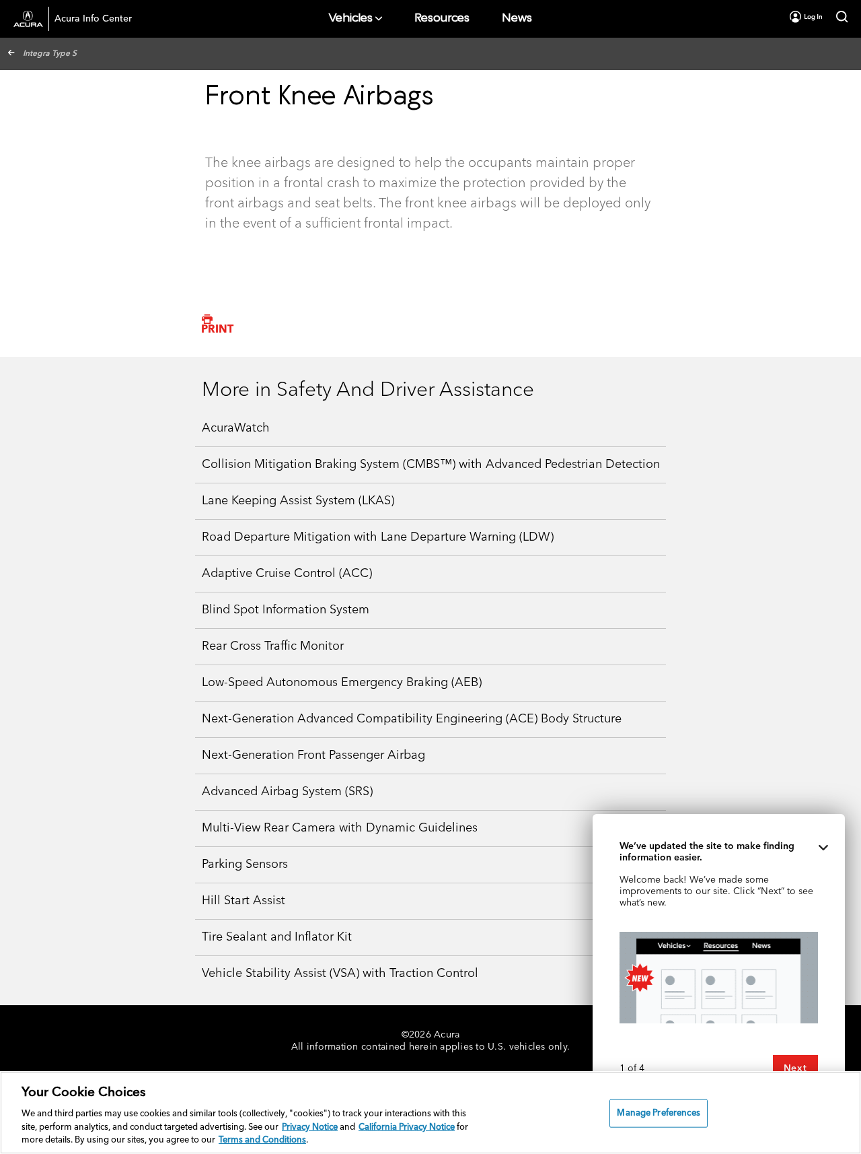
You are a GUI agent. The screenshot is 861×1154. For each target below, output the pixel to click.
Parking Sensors (245, 864)
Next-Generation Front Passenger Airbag (313, 755)
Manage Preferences (658, 1113)
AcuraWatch (236, 428)
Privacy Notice (310, 1127)
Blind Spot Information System (285, 610)
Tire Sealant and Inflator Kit (277, 937)
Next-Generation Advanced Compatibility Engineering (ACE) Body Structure (412, 719)
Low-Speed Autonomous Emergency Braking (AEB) (342, 683)
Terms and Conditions (262, 1140)
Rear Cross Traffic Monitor (273, 646)
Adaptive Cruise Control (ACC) (287, 574)
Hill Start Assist (243, 901)
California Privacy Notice (407, 1127)
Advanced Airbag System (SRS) (287, 792)
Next (795, 1068)
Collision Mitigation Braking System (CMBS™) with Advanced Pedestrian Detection (431, 465)
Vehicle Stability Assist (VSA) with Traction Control (340, 974)
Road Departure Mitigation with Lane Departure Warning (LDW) (378, 537)
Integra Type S (50, 54)
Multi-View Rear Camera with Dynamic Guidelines (340, 828)
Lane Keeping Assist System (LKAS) (298, 501)
